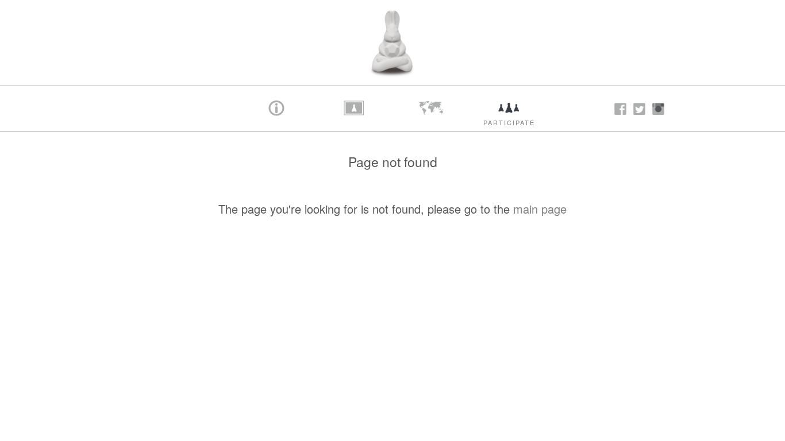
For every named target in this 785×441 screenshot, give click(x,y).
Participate (509, 122)
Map (432, 122)
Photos (354, 122)
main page (540, 208)
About (276, 122)
